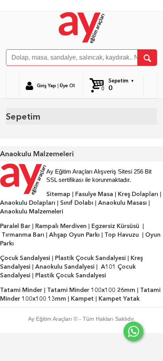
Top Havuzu (121, 234)
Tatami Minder (21, 290)
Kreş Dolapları (138, 194)
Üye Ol (67, 85)
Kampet (82, 298)
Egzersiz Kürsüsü (115, 226)
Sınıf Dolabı (76, 202)
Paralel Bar (15, 226)
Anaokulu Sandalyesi (65, 266)
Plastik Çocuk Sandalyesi (90, 258)
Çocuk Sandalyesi (25, 258)
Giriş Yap (46, 85)
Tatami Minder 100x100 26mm (91, 290)
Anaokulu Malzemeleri (31, 211)
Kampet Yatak (119, 298)
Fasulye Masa (94, 194)
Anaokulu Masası (122, 202)
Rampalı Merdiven (61, 226)
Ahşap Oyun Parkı (74, 234)
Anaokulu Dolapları (27, 202)
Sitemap (58, 194)
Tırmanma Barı (23, 234)
